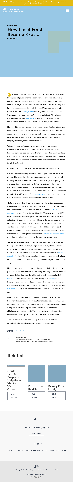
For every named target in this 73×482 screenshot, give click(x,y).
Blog (44, 450)
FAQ (64, 450)
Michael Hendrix (12, 38)
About (10, 450)
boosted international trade (53, 234)
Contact (54, 450)
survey (52, 279)
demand (10, 279)
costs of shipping (40, 194)
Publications (33, 450)
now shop (11, 289)
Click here (33, 4)
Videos (19, 450)
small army (29, 118)
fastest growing (28, 112)
